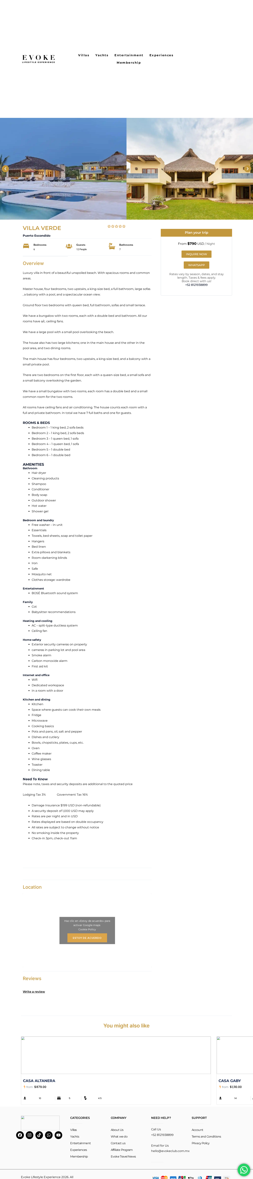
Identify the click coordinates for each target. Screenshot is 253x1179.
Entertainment (129, 55)
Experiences (161, 55)
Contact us (118, 1143)
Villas (83, 55)
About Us (117, 1130)
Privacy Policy (201, 1143)
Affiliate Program (122, 1150)
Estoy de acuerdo (87, 937)
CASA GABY (230, 1081)
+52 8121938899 (196, 285)
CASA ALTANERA (39, 1081)
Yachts (102, 55)
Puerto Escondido (36, 235)
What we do (119, 1136)
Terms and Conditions (206, 1136)
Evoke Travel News (123, 1156)
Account (197, 1130)
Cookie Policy (87, 929)
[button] (5, 168)
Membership (129, 62)
